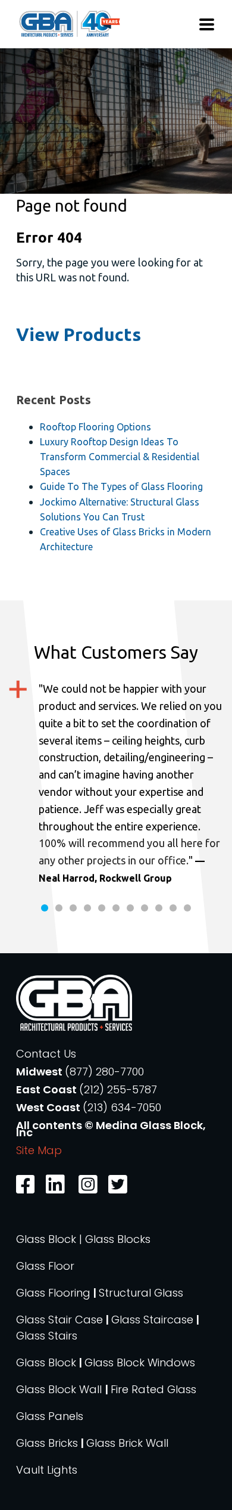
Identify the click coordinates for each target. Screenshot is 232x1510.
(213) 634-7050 (122, 1107)
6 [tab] (116, 907)
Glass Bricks (47, 1442)
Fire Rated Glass (153, 1389)
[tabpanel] (116, 783)
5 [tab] (101, 907)
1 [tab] (44, 907)
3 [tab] (73, 907)
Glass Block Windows (139, 1362)
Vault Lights (46, 1469)
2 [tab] (58, 907)
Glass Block (46, 1362)
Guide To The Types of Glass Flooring (121, 486)
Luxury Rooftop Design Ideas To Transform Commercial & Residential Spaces (119, 456)
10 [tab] (173, 907)
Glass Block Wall (60, 1389)
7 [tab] (130, 907)
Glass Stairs (46, 1335)
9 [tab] (158, 907)
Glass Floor (45, 1265)
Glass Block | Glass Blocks (83, 1239)
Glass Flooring (53, 1292)
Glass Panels (49, 1416)
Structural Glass (141, 1292)
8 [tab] (144, 907)
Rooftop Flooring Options (95, 426)
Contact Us (46, 1053)
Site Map (39, 1150)
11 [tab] (187, 907)
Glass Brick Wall (127, 1442)
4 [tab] (87, 907)
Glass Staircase (152, 1319)
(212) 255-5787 (118, 1089)
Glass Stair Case (59, 1319)
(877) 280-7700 (104, 1071)
